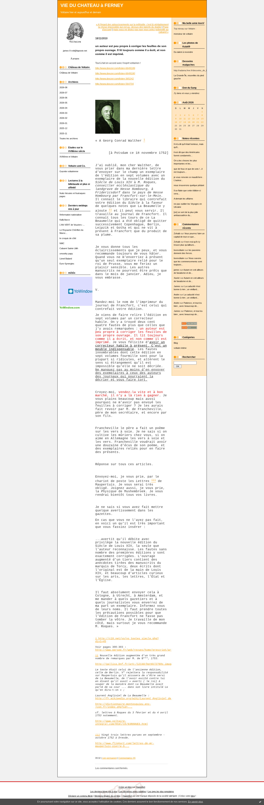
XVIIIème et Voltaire (69, 157)
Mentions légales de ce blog (107, 796)
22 (202, 122)
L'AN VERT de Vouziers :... (72, 225)
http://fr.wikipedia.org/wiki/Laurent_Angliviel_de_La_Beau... (141, 698)
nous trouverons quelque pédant (189, 185)
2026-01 (63, 123)
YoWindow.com (70, 307)
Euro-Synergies (67, 263)
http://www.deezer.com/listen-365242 (114, 78)
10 (180, 119)
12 (189, 119)
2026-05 (63, 103)
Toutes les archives (69, 138)
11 (185, 119)
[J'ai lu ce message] (260, 801)
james (176, 270)
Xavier (177, 278)
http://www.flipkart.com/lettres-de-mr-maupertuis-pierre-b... (124, 745)
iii (97, 734)
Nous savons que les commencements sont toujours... (188, 261)
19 (189, 122)
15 (202, 119)
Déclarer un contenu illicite (80, 796)
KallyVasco (65, 220)
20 (193, 122)
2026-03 (63, 113)
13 (193, 119)
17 (180, 122)
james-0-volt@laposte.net (75, 51)
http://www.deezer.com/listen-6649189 (115, 68)
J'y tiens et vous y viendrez (186, 93)
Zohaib (177, 233)
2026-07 (63, 92)
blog (193, 796)
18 (184, 122)
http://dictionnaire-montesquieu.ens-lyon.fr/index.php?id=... (123, 705)
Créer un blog (125, 787)
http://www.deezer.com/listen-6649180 (115, 73)
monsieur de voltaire (183, 34)
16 (176, 122)
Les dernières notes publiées (132, 791)
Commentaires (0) (126, 758)
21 (198, 122)
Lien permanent (109, 758)
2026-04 (63, 108)
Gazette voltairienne (69, 171)
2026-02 (63, 118)
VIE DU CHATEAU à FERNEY (91, 5)
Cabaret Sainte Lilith (69, 248)
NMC (62, 243)
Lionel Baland (66, 258)
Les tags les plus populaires (161, 791)
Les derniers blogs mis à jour (103, 791)
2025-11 (63, 133)
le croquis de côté (68, 238)
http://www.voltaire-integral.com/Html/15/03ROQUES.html (121, 723)
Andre (176, 294)
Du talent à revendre (183, 52)
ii (96, 655)
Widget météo (81, 291)
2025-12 (63, 128)
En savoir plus (195, 801)
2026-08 (63, 87)
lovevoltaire (179, 250)
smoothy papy (66, 253)
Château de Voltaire (69, 73)
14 (198, 119)
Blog (176, 343)
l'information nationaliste (71, 215)
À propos (75, 58)
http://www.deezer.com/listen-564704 (114, 84)
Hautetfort (140, 787)
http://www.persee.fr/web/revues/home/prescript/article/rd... (141, 650)
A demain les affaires (183, 198)
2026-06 (63, 98)
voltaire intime (180, 348)
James (177, 286)
